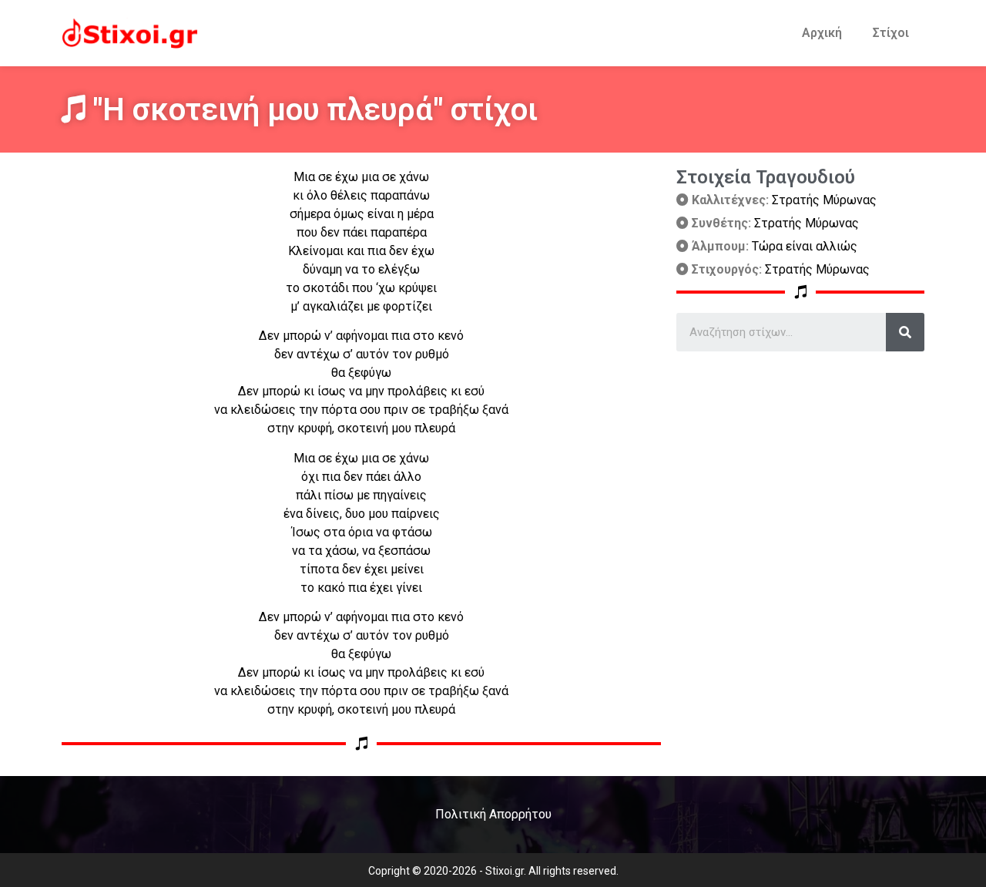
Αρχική (822, 32)
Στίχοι (891, 32)
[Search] (905, 332)
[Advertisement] (800, 459)
